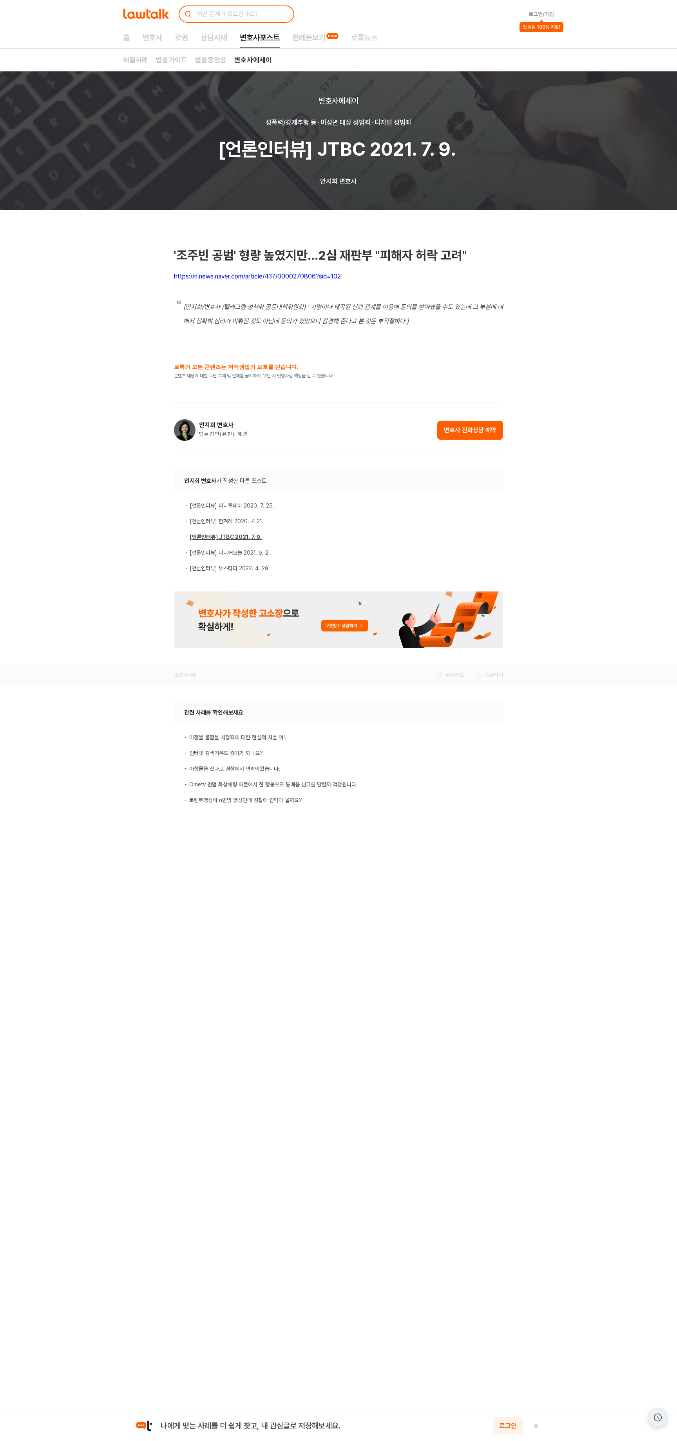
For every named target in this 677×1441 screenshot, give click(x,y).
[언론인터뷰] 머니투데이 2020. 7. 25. (232, 505)
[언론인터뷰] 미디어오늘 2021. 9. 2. (230, 552)
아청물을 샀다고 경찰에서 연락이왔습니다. (234, 769)
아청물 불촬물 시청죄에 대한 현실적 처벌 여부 (238, 737)
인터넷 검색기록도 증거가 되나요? (226, 753)
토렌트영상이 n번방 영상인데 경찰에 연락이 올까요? (245, 800)
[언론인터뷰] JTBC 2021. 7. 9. (226, 537)
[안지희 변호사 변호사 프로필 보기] (184, 430)
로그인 (508, 1426)
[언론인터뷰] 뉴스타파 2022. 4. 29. (230, 568)
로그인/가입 (541, 14)
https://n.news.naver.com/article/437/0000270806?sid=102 (257, 276)
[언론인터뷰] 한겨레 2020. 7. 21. (226, 521)
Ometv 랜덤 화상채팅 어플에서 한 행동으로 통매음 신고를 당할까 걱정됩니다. (273, 784)
